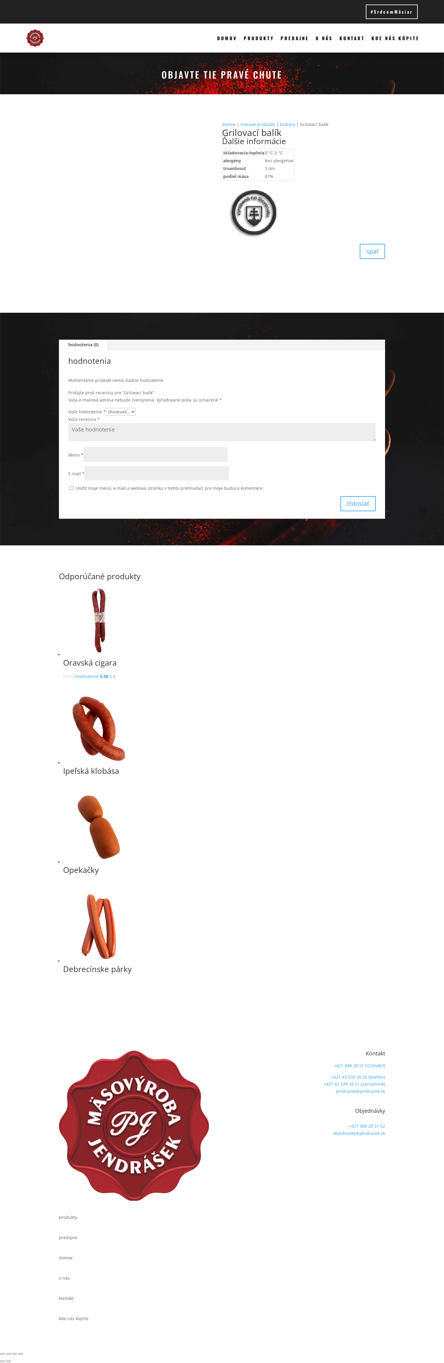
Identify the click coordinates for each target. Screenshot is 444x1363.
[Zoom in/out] (2, 1354)
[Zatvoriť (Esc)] (20, 1354)
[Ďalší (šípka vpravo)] (8, 1361)
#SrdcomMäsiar (392, 11)
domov (227, 38)
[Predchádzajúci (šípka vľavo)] (2, 1361)
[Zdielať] (14, 1354)
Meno (75, 455)
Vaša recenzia (84, 419)
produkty (259, 38)
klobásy (287, 124)
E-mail (76, 473)
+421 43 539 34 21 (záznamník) (354, 1084)
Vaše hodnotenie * (87, 412)
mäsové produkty (257, 124)
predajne (295, 38)
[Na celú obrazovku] (8, 1354)
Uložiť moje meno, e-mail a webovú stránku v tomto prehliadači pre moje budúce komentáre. (170, 488)
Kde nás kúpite (396, 38)
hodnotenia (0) (83, 344)
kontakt (352, 38)
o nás (324, 38)
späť (372, 251)
